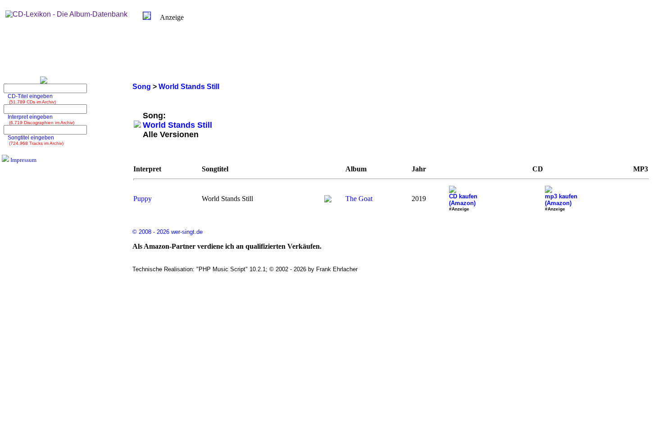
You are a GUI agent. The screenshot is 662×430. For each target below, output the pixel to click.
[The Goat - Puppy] (327, 200)
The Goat (358, 198)
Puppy (142, 198)
